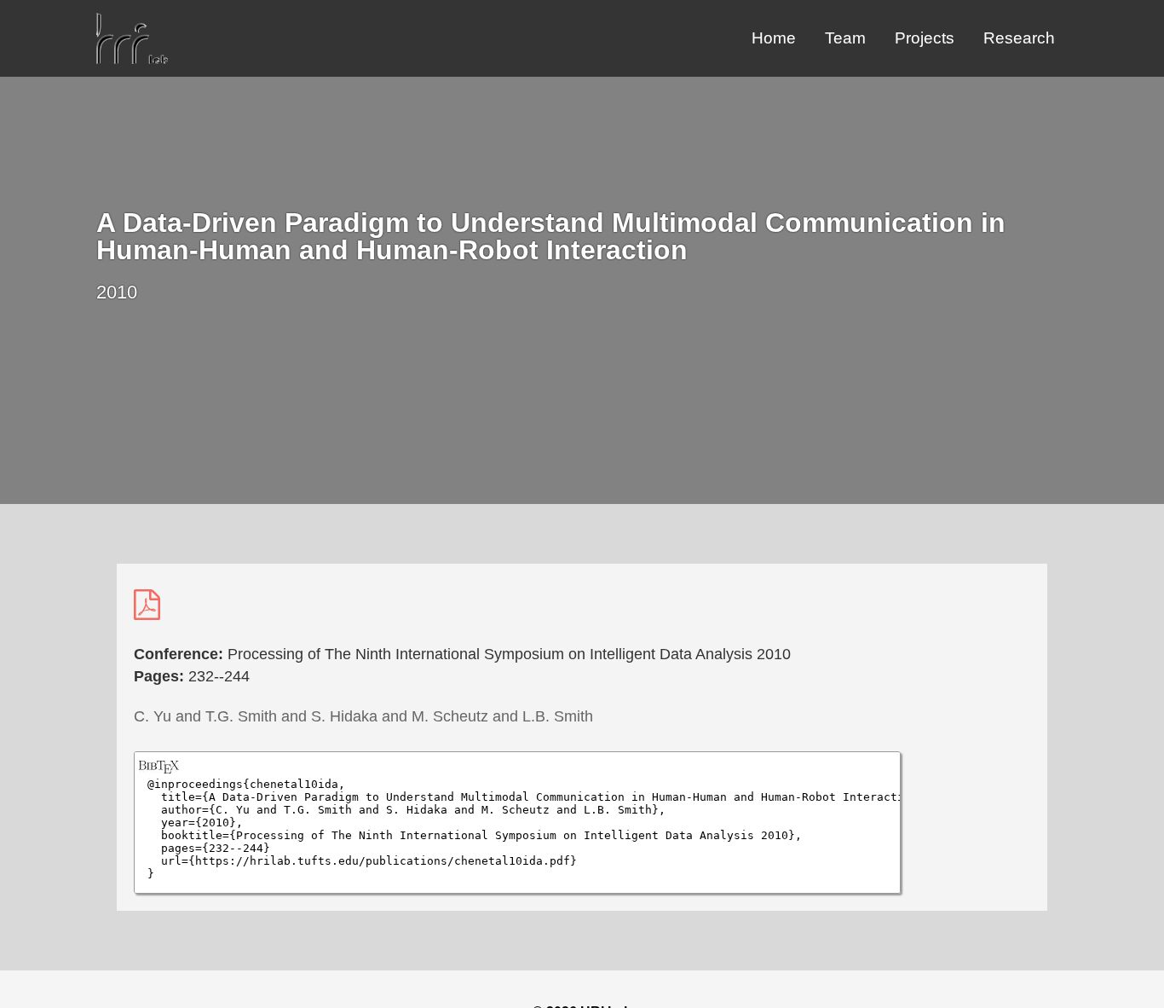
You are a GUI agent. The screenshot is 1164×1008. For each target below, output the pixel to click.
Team (845, 38)
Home (774, 38)
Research (1019, 38)
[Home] (132, 59)
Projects (924, 38)
